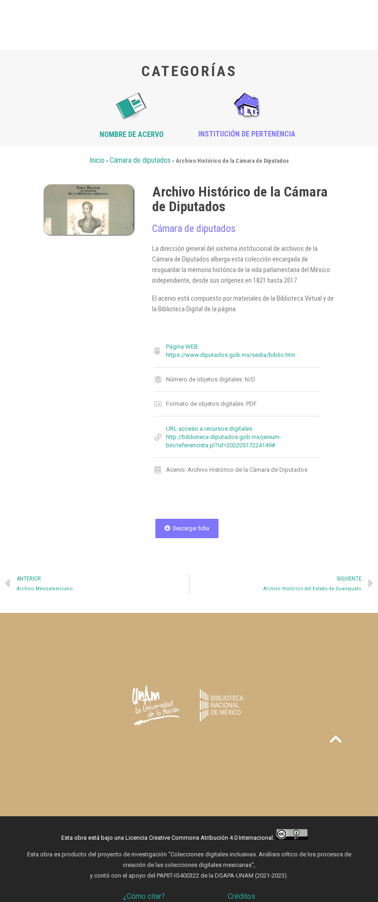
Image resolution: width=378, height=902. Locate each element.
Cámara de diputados (140, 160)
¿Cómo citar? (144, 896)
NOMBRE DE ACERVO (132, 134)
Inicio (97, 160)
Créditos (241, 896)
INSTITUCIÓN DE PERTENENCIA (246, 134)
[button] (187, 528)
